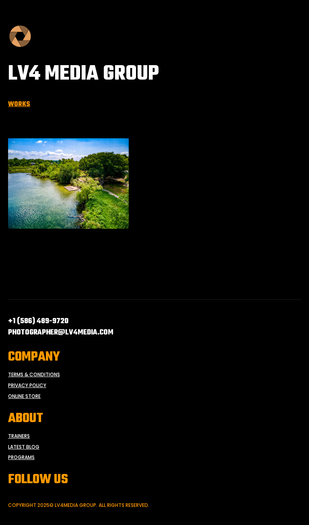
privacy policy (27, 385)
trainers (19, 436)
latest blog (23, 447)
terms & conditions (34, 374)
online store (24, 396)
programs (21, 457)
